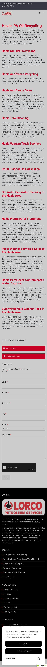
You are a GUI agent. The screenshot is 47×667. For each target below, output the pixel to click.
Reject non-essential (23, 651)
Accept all (23, 644)
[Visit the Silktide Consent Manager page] (39, 658)
